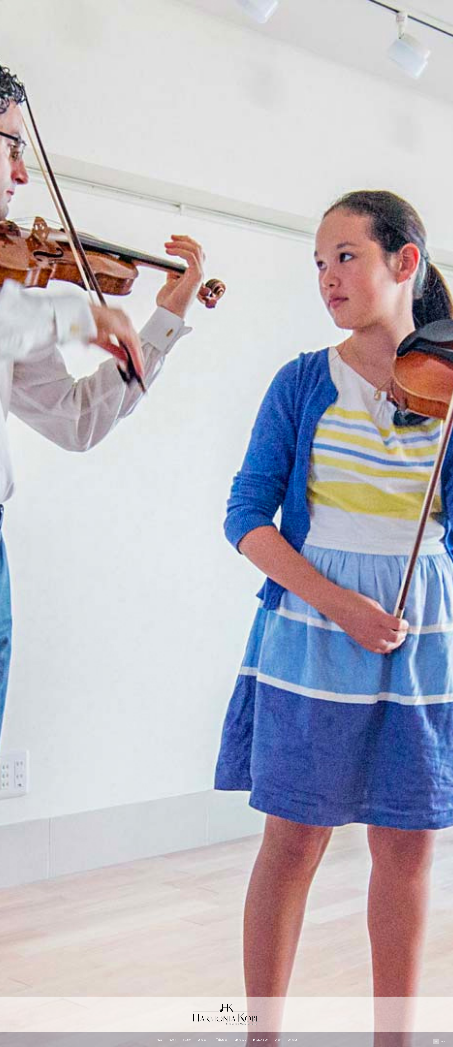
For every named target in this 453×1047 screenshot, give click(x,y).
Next (437, 1016)
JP (435, 1041)
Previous (16, 1016)
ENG (443, 1041)
